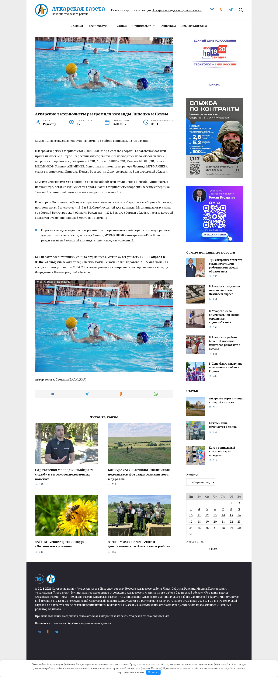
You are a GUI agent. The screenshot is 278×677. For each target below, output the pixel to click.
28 (223, 528)
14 (223, 515)
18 (199, 521)
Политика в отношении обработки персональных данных (73, 623)
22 (231, 521)
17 (191, 521)
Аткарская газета (78, 8)
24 (191, 528)
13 (215, 515)
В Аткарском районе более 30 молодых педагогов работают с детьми (224, 342)
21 (223, 521)
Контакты (168, 25)
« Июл (213, 548)
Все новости (98, 26)
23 (239, 521)
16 (239, 515)
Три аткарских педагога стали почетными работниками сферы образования (225, 265)
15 (231, 515)
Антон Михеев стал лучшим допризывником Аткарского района (139, 543)
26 (207, 528)
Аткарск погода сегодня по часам (177, 10)
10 (191, 515)
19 (207, 521)
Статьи (122, 25)
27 (215, 528)
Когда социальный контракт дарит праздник (222, 451)
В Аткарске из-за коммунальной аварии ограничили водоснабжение (224, 316)
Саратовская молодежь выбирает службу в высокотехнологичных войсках (64, 474)
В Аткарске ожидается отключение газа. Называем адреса (224, 290)
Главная (77, 25)
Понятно (153, 672)
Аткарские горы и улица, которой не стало (226, 400)
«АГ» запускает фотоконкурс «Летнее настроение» (59, 543)
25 (199, 528)
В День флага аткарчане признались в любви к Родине (225, 367)
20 (215, 521)
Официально (141, 26)
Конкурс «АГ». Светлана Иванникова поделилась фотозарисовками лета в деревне (139, 474)
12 (207, 515)
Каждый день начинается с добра (223, 425)
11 (199, 515)
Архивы (192, 475)
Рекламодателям (194, 25)
